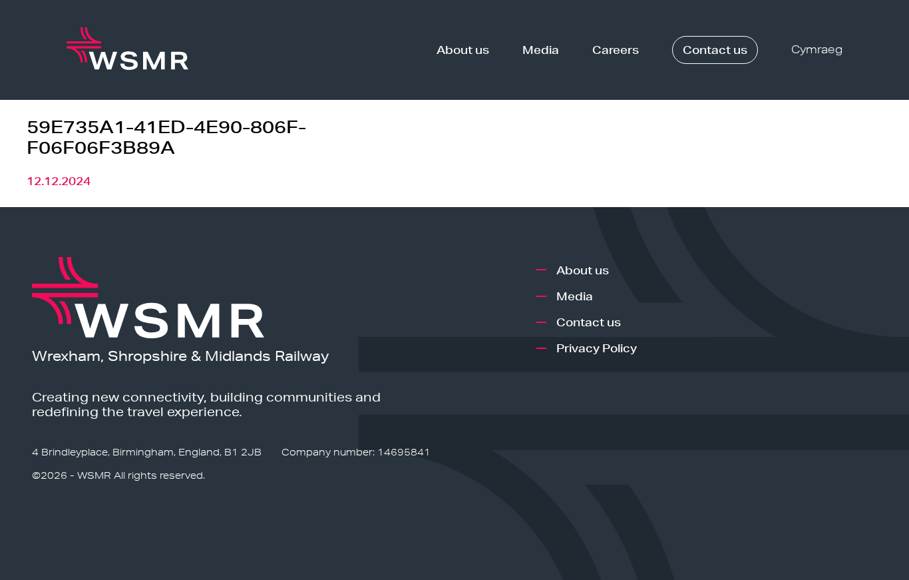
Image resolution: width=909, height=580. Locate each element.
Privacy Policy (596, 348)
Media (540, 49)
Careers (615, 49)
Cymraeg (816, 49)
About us (463, 49)
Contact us (715, 50)
